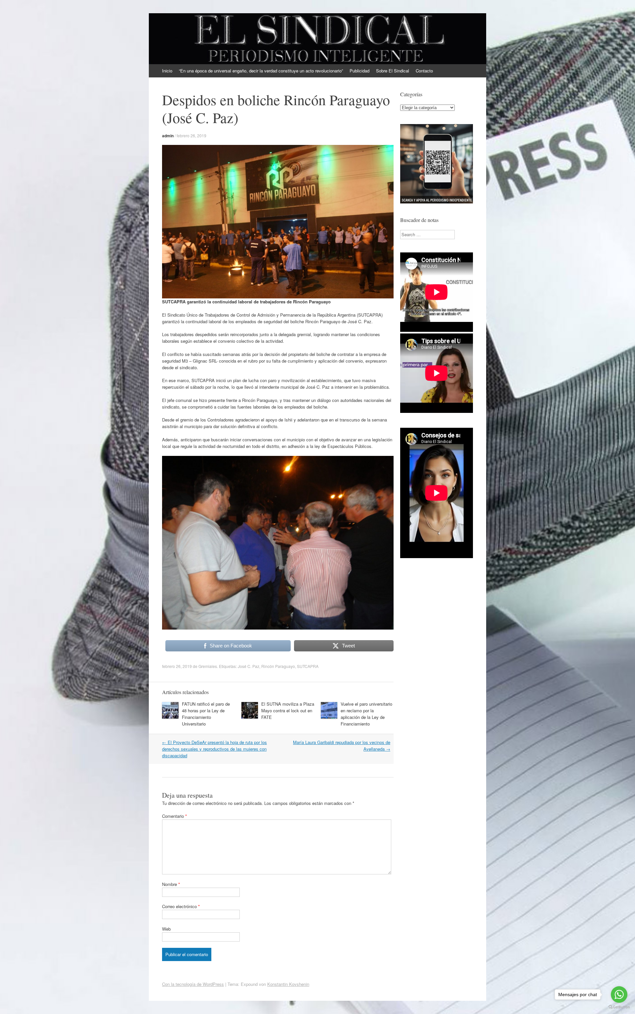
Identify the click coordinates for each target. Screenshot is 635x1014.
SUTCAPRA (307, 666)
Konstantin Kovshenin (288, 984)
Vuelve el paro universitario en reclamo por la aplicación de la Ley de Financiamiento (366, 714)
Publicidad (359, 70)
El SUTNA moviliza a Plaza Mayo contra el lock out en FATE (287, 710)
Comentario (174, 816)
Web (166, 929)
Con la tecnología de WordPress (193, 984)
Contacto (424, 70)
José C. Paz (248, 666)
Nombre (171, 884)
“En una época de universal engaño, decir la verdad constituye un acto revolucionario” (261, 70)
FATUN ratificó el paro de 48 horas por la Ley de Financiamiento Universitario (206, 714)
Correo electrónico (181, 906)
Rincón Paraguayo (278, 666)
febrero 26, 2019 (191, 135)
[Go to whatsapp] (619, 994)
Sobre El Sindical (392, 70)
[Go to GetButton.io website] (619, 1007)
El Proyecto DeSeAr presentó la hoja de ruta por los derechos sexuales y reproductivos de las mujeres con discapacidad (214, 749)
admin (168, 136)
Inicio (167, 70)
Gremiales (207, 666)
